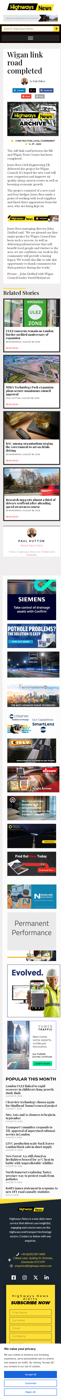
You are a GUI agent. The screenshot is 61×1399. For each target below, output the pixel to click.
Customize (30, 1383)
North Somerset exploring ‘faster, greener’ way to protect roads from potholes (30, 1175)
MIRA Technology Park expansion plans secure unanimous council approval (29, 390)
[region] (30, 1371)
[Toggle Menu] (30, 38)
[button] (19, 90)
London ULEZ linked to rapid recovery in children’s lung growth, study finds (30, 1089)
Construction (23, 140)
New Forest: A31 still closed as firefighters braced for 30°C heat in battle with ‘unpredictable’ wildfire (30, 1159)
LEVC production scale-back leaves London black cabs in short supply (30, 1145)
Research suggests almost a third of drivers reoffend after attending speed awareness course (30, 503)
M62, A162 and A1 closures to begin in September (30, 1116)
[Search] (56, 28)
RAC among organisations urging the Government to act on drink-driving (29, 447)
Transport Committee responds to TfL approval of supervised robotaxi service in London (30, 1130)
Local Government (44, 140)
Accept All (30, 1374)
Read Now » (12, 348)
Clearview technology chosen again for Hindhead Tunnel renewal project (31, 1104)
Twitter (45, 551)
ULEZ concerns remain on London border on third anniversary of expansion (29, 334)
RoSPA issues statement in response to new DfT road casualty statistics (32, 1190)
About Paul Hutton (31, 545)
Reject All (30, 1392)
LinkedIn (31, 554)
